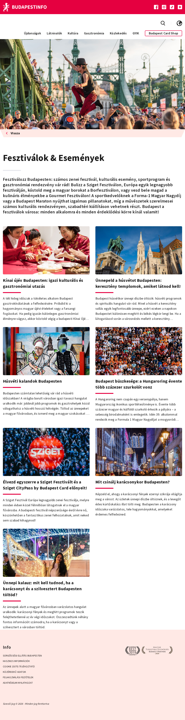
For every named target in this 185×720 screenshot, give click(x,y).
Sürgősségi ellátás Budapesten (22, 655)
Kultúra (73, 33)
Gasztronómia (94, 33)
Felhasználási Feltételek (18, 677)
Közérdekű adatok (14, 671)
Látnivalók (54, 33)
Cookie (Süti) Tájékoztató (19, 666)
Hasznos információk (16, 661)
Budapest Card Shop (163, 33)
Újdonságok (32, 33)
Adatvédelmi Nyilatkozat (18, 682)
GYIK (136, 33)
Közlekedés (118, 33)
